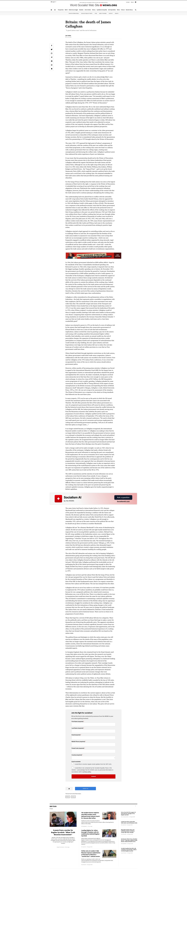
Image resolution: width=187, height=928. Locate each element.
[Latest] (55, 10)
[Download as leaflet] (52, 65)
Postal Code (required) (78, 748)
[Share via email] (52, 61)
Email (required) (76, 735)
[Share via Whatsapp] (52, 53)
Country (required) (77, 755)
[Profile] (135, 2)
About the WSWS (102, 13)
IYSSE (96, 13)
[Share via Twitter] (52, 49)
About (132, 2)
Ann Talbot (68, 35)
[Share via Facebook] (52, 45)
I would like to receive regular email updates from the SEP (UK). (93, 764)
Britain (67, 796)
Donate (116, 13)
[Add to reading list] (52, 69)
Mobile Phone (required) (78, 741)
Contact (128, 2)
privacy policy (87, 772)
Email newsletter (76, 761)
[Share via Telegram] (52, 57)
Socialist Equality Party (86, 13)
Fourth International (74, 13)
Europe (73, 796)
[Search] (135, 10)
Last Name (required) (77, 728)
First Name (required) (77, 721)
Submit (93, 776)
